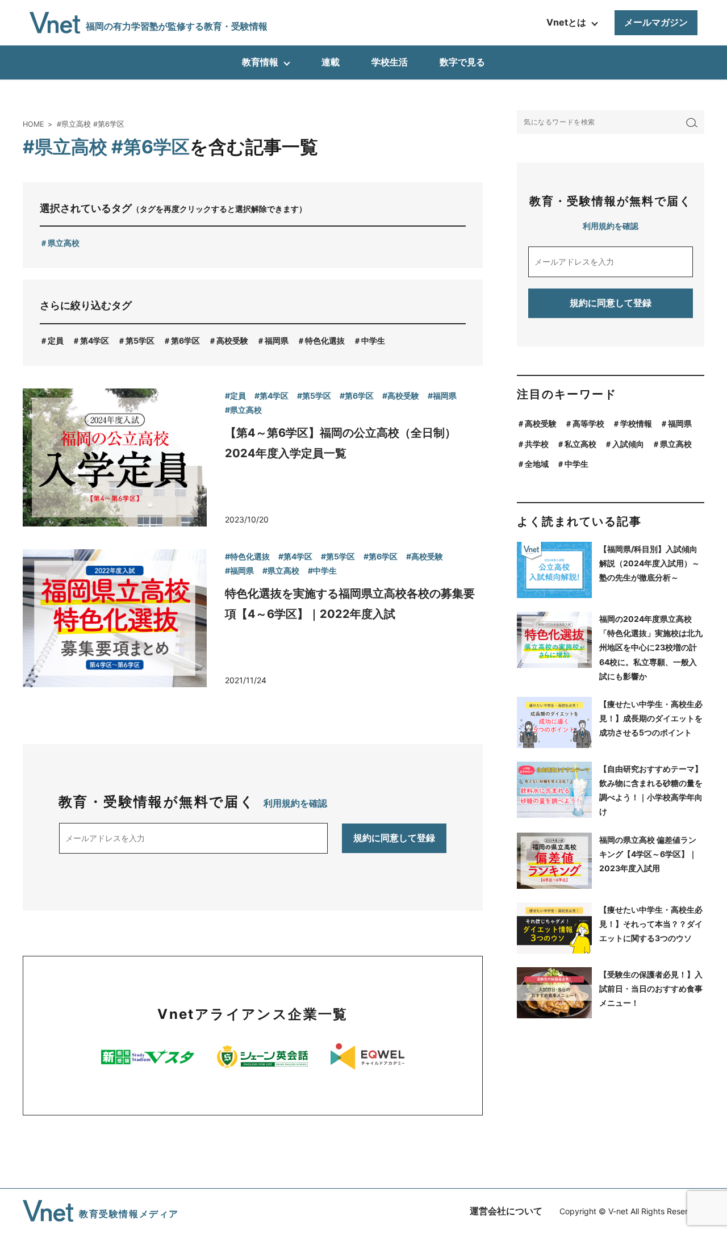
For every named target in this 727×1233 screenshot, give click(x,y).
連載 (330, 62)
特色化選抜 (325, 340)
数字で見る (462, 62)
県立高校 (64, 243)
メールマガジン (656, 22)
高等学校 (588, 423)
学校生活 (389, 62)
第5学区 (140, 340)
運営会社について (506, 1211)
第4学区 (94, 340)
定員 (56, 340)
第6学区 (185, 340)
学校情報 (636, 423)
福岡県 (277, 340)
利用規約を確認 (295, 803)
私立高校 (580, 444)
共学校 (537, 444)
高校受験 (232, 340)
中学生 (373, 340)
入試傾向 (628, 444)
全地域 (537, 464)
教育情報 (260, 62)
